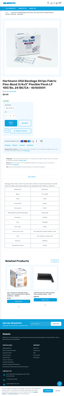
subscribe (56, 323)
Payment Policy (7, 353)
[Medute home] (9, 3)
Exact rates (22, 160)
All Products (11, 8)
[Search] (48, 2)
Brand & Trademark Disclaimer (11, 364)
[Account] (51, 3)
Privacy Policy (7, 355)
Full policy (15, 164)
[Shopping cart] (57, 3)
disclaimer (27, 150)
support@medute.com (12, 383)
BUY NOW (25, 123)
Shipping (7, 145)
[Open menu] (59, 2)
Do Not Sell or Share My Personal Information (15, 366)
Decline (58, 390)
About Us (32, 8)
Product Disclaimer (8, 362)
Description (32, 177)
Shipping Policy (7, 348)
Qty (6, 112)
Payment (22, 145)
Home (6, 12)
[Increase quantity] (14, 115)
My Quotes (36, 357)
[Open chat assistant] (59, 383)
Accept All (48, 390)
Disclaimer (30, 145)
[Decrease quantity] (6, 115)
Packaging (8, 105)
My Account (36, 355)
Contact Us (22, 8)
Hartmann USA (11, 91)
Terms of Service (8, 360)
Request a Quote (21, 131)
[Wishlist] (54, 3)
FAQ (34, 353)
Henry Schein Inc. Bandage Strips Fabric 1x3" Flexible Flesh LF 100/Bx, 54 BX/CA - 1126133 (18, 294)
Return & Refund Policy (9, 350)
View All (54, 261)
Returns (14, 145)
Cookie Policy (6, 357)
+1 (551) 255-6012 (11, 379)
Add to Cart (18, 301)
